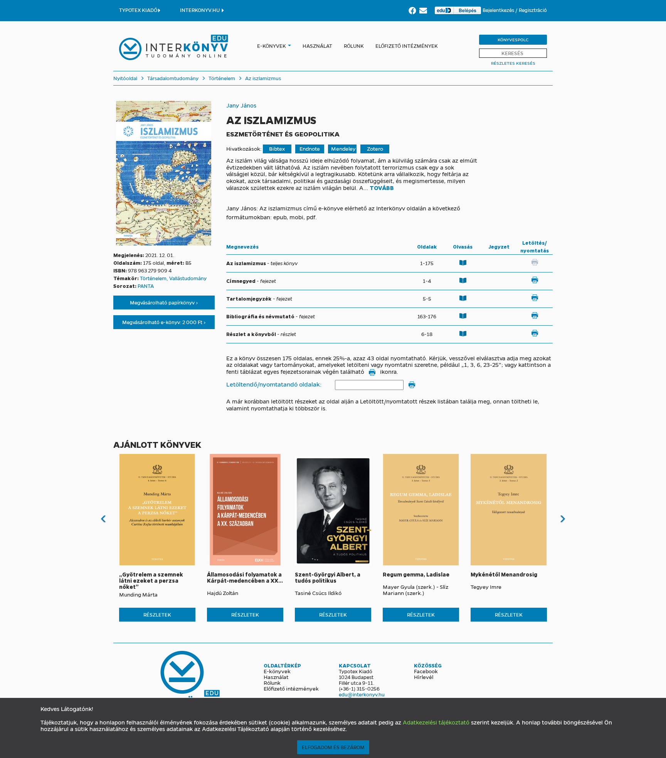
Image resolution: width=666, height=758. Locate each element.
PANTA (146, 285)
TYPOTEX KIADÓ (138, 10)
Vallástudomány (188, 278)
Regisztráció (533, 10)
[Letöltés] (534, 280)
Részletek (157, 614)
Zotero (375, 148)
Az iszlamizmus (262, 78)
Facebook (426, 670)
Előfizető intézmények (406, 45)
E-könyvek (271, 45)
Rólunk (354, 45)
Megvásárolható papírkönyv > (164, 302)
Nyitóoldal (125, 78)
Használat (317, 45)
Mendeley (343, 148)
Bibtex (277, 148)
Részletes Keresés (513, 63)
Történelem (221, 78)
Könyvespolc (513, 39)
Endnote (309, 148)
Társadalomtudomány (172, 78)
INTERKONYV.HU (200, 10)
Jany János (241, 105)
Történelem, (154, 278)
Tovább (382, 188)
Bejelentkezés (499, 10)
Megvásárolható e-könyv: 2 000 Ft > (164, 322)
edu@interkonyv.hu (362, 694)
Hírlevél (423, 676)
